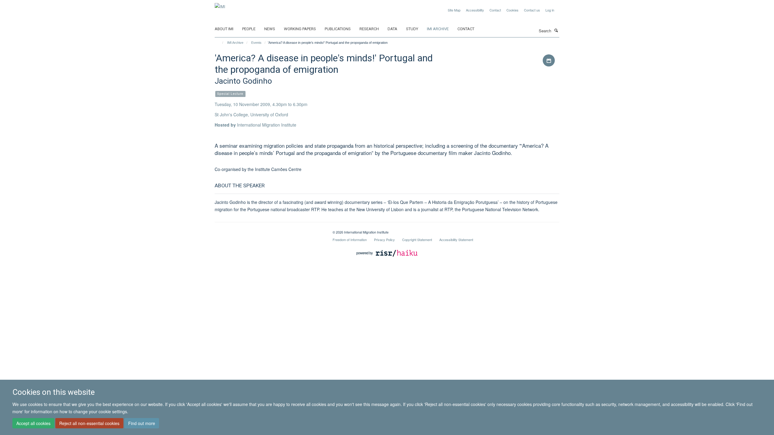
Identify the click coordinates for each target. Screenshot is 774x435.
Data (392, 29)
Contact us (532, 10)
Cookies (512, 10)
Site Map (454, 10)
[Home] (220, 42)
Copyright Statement (417, 239)
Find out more (141, 423)
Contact (495, 10)
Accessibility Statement (456, 239)
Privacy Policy (384, 239)
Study (412, 29)
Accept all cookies (33, 423)
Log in (549, 10)
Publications (338, 29)
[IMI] (220, 4)
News (269, 29)
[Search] (556, 30)
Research (369, 29)
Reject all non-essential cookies (89, 423)
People (248, 29)
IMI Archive (438, 29)
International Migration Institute (266, 125)
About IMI (224, 29)
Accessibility (475, 10)
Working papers (300, 29)
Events (256, 42)
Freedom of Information (350, 239)
